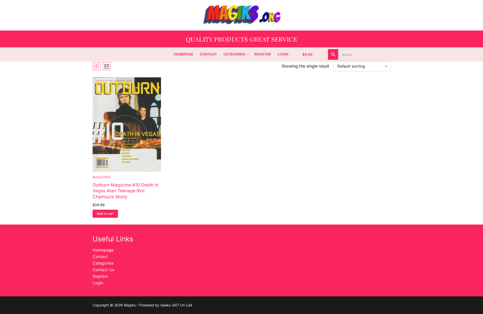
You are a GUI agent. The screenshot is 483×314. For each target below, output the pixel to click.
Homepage (103, 250)
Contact (100, 256)
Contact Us (103, 269)
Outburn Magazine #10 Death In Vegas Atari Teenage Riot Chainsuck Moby (125, 191)
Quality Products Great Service (241, 39)
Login (98, 282)
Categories (103, 263)
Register (100, 276)
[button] (105, 214)
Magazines (102, 177)
